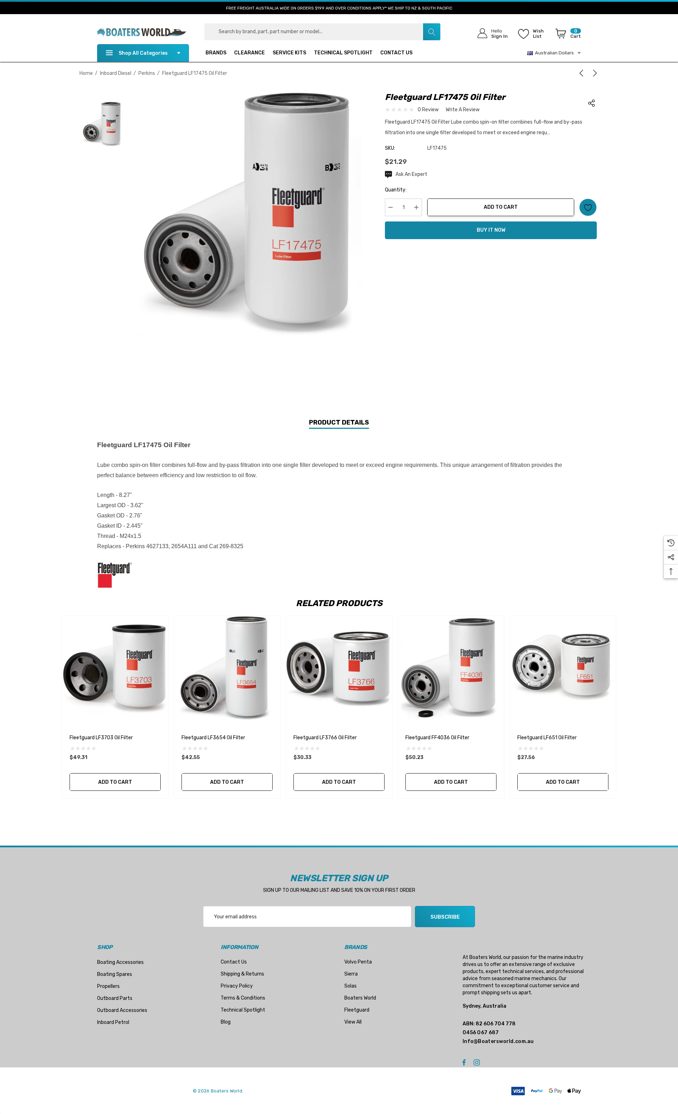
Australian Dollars (553, 52)
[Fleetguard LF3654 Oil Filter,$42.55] (227, 669)
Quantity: (395, 190)
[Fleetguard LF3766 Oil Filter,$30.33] (339, 669)
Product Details (339, 422)
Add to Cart (501, 207)
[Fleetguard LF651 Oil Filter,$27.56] (563, 669)
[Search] (431, 32)
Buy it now (491, 230)
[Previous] (583, 73)
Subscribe (445, 917)
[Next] (594, 73)
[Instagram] (478, 1062)
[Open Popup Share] (591, 103)
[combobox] (322, 32)
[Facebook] (464, 1062)
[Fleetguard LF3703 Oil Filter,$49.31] (115, 669)
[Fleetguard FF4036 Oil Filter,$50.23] (451, 669)
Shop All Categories (143, 53)
